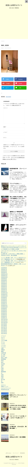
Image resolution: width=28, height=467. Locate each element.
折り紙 (3, 356)
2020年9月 (4, 278)
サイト (4, 137)
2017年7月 (4, 327)
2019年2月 (4, 302)
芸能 (2, 374)
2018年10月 (4, 306)
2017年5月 (4, 330)
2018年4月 (4, 313)
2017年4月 (4, 331)
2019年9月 (4, 297)
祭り (2, 367)
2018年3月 (4, 314)
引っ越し (3, 354)
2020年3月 (4, 288)
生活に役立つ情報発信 (14, 459)
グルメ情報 (4, 340)
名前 (4, 126)
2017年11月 (4, 321)
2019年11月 (4, 294)
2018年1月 (4, 317)
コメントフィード (6, 388)
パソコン (3, 345)
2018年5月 (4, 311)
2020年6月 (4, 283)
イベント (3, 335)
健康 (2, 351)
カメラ (3, 337)
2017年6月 (4, 328)
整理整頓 (3, 359)
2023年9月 (4, 267)
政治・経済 (4, 357)
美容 (2, 370)
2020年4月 (4, 286)
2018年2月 (4, 316)
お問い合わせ (8, 453)
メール (5, 132)
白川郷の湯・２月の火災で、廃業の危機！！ (13, 253)
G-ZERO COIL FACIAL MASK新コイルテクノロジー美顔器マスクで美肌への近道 (18, 407)
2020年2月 (4, 289)
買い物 (3, 379)
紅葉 (2, 368)
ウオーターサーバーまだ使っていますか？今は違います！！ (18, 416)
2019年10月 (4, 296)
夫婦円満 (3, 353)
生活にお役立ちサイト (14, 5)
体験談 (3, 349)
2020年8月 (4, 280)
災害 (2, 365)
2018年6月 (4, 310)
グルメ (3, 338)
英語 (2, 376)
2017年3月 (4, 333)
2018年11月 (4, 305)
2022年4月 (4, 272)
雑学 (2, 382)
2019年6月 (4, 299)
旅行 (2, 362)
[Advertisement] (14, 24)
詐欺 (2, 378)
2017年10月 (4, 322)
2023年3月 (4, 271)
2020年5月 (4, 285)
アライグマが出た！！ (16, 183)
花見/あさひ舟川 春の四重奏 (9, 255)
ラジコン (3, 346)
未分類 (3, 363)
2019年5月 (4, 300)
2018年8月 (4, 308)
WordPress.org (5, 389)
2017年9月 (4, 324)
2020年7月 (4, 281)
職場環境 (3, 371)
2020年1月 (4, 291)
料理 (2, 360)
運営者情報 (22, 453)
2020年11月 (4, 275)
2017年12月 (4, 319)
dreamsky (8, 96)
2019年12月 (4, 292)
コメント (5, 107)
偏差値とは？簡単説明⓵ (16, 211)
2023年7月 (4, 269)
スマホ (3, 343)
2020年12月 (4, 274)
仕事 (2, 348)
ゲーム (3, 342)
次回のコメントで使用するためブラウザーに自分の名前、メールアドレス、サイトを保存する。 (13, 146)
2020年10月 (4, 277)
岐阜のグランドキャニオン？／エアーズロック (13, 246)
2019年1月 (4, 303)
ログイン (3, 385)
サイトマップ (15, 453)
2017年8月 (4, 325)
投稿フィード (4, 386)
